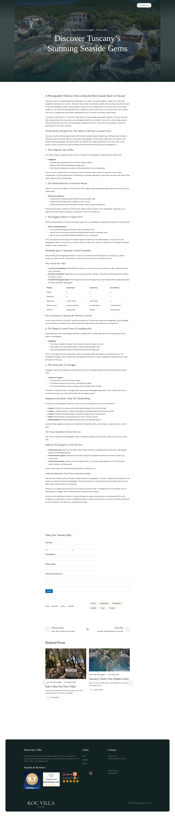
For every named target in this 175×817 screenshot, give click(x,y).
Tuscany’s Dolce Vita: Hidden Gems (109, 678)
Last (73, 550)
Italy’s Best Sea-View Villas (60, 686)
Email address (50, 554)
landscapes (104, 603)
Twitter (63, 606)
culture (93, 603)
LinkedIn (71, 606)
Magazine (85, 760)
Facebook (54, 606)
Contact (84, 763)
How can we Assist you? (54, 574)
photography (116, 603)
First (46, 550)
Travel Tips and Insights (85, 30)
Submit (49, 591)
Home (84, 756)
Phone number (50, 564)
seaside (93, 608)
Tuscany (112, 608)
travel (102, 608)
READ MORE (55, 697)
